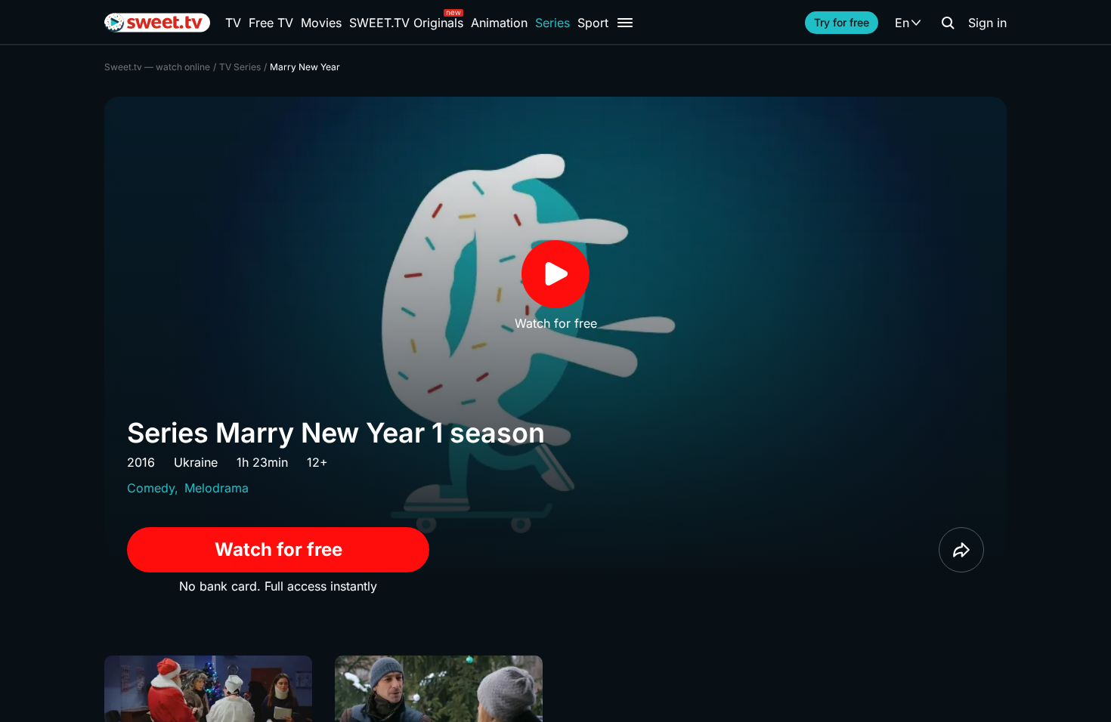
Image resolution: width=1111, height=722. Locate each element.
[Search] (948, 22)
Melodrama (216, 487)
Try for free (841, 22)
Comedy (151, 487)
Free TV (271, 22)
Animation (499, 22)
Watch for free (278, 549)
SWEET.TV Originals (406, 22)
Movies (321, 22)
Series (552, 22)
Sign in (987, 22)
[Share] (961, 549)
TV (233, 22)
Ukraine (196, 462)
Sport (592, 22)
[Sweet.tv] (157, 22)
